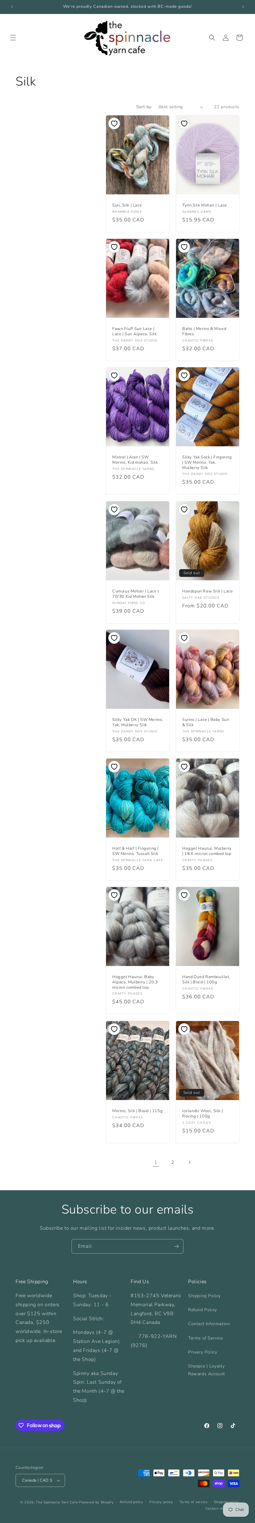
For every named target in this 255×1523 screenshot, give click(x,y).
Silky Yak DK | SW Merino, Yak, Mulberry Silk (137, 722)
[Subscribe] (176, 1246)
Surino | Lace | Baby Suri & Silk (205, 722)
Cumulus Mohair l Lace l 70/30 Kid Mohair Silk (135, 594)
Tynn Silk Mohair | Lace (204, 205)
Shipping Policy (204, 1296)
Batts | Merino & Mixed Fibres (204, 331)
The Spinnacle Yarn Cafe (57, 1502)
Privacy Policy (202, 1352)
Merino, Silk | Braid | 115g (137, 1111)
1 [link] (156, 1162)
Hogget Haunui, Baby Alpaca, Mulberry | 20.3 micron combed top (135, 982)
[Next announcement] (243, 7)
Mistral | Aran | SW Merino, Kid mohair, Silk (135, 460)
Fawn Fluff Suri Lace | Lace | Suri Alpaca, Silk (134, 331)
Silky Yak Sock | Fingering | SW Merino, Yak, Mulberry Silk (207, 463)
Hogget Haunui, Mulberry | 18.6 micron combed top (207, 851)
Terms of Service (205, 1338)
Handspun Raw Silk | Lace (207, 591)
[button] (13, 37)
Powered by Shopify (96, 1502)
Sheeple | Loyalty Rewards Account (206, 1370)
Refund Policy (202, 1310)
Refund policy (131, 1502)
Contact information (222, 1508)
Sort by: (144, 107)
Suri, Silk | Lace (127, 205)
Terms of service (193, 1502)
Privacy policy (161, 1502)
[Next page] (189, 1162)
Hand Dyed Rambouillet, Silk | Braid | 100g (206, 979)
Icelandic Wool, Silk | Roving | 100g (202, 1113)
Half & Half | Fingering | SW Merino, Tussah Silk (135, 851)
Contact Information (209, 1324)
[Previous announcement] (12, 7)
